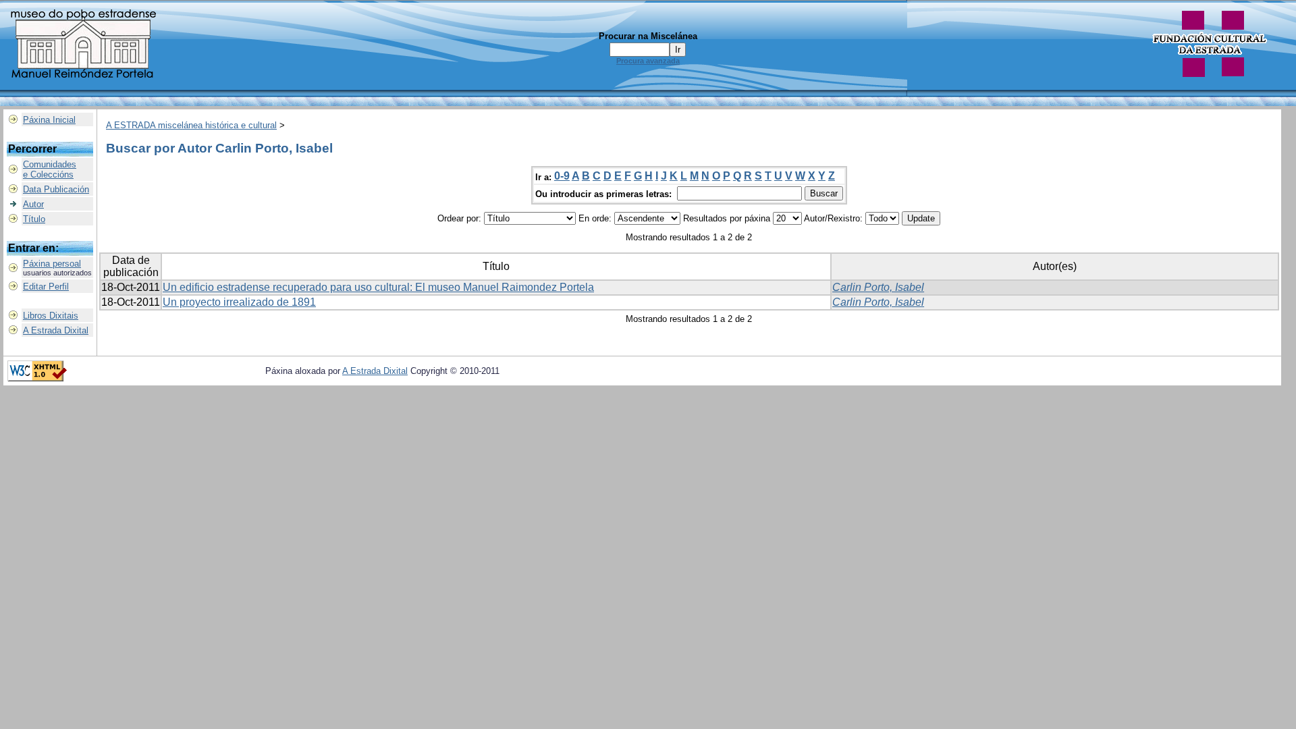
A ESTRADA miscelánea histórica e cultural (191, 125)
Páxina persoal (52, 264)
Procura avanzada (648, 61)
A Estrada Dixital (55, 330)
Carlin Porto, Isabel (878, 287)
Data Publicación (56, 189)
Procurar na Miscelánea (648, 36)
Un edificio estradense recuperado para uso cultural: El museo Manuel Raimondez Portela (378, 287)
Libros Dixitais (50, 315)
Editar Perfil (46, 286)
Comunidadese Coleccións (49, 169)
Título (34, 219)
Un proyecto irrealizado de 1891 (239, 302)
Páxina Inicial (49, 120)
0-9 (562, 176)
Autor (33, 204)
